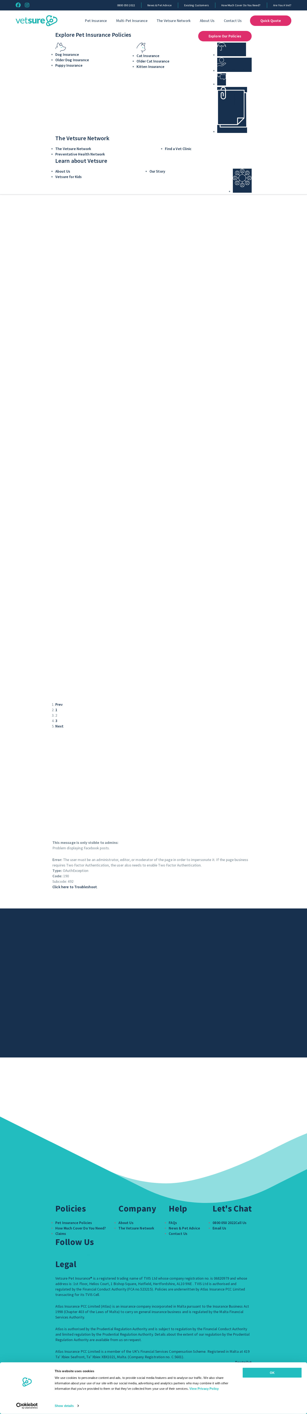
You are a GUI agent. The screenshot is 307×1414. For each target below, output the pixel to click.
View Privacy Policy (204, 1388)
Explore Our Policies (225, 36)
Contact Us (233, 20)
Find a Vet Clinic (178, 148)
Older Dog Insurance (72, 59)
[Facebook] (18, 5)
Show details (64, 1406)
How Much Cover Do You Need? (240, 5)
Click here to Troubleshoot (74, 886)
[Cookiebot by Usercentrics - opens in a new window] (27, 1406)
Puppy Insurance (68, 65)
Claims (60, 1233)
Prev (59, 704)
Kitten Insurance (150, 66)
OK (272, 1373)
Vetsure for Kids (68, 176)
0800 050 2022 (126, 5)
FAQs (173, 1222)
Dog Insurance (67, 54)
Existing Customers (196, 5)
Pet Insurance (96, 20)
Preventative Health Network (80, 154)
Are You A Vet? (282, 5)
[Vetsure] (36, 20)
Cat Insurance (148, 55)
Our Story (157, 171)
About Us (207, 20)
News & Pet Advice (159, 5)
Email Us (219, 1228)
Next (59, 726)
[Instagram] (27, 5)
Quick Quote (270, 20)
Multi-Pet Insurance (131, 20)
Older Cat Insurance (153, 61)
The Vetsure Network (174, 20)
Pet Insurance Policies (73, 1222)
